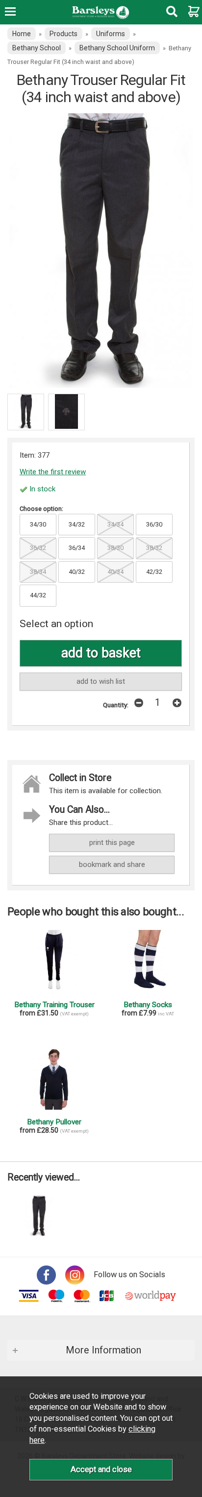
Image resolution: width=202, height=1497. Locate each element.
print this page (112, 842)
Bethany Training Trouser (54, 1004)
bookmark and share (112, 864)
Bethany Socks (148, 1004)
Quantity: (115, 705)
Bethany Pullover (54, 1121)
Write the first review (53, 471)
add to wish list (100, 681)
